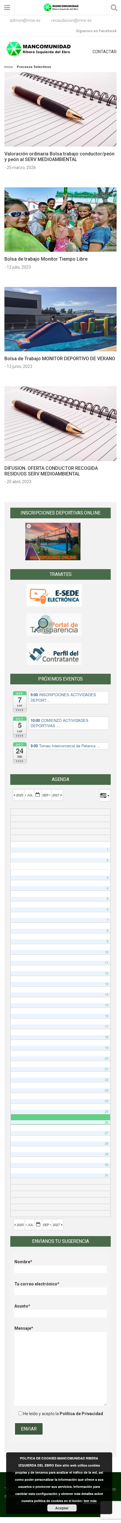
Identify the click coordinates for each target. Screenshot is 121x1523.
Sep (45, 795)
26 (106, 1122)
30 (106, 1164)
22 (106, 1079)
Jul (30, 795)
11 (106, 962)
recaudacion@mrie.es (71, 20)
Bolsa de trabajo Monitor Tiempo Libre (46, 259)
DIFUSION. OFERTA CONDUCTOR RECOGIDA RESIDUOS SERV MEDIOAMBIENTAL (51, 471)
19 (106, 1047)
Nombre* (23, 1261)
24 (106, 1101)
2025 (19, 795)
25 (106, 1111)
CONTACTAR (105, 51)
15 (106, 1005)
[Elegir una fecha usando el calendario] (38, 795)
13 (106, 984)
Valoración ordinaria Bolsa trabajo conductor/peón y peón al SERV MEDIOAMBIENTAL (59, 156)
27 (106, 1133)
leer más (90, 1500)
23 (106, 1090)
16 (106, 1016)
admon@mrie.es (25, 20)
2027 (56, 795)
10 (106, 952)
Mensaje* (23, 1328)
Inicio (8, 67)
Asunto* (22, 1306)
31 (106, 1175)
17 (106, 1026)
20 (106, 1058)
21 (106, 1069)
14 (106, 994)
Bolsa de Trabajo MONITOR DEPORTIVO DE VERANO (59, 358)
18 (106, 1037)
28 (106, 1143)
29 (106, 1154)
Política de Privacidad (81, 1413)
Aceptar (62, 1508)
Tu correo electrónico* (36, 1284)
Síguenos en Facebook (96, 31)
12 (106, 973)
